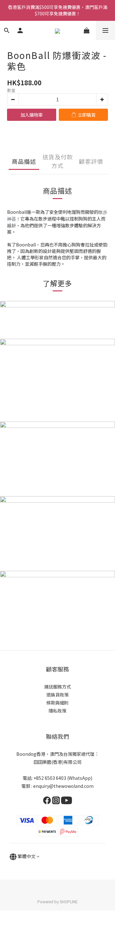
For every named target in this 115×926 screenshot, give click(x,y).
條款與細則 (57, 702)
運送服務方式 (57, 686)
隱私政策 (57, 710)
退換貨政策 (57, 694)
